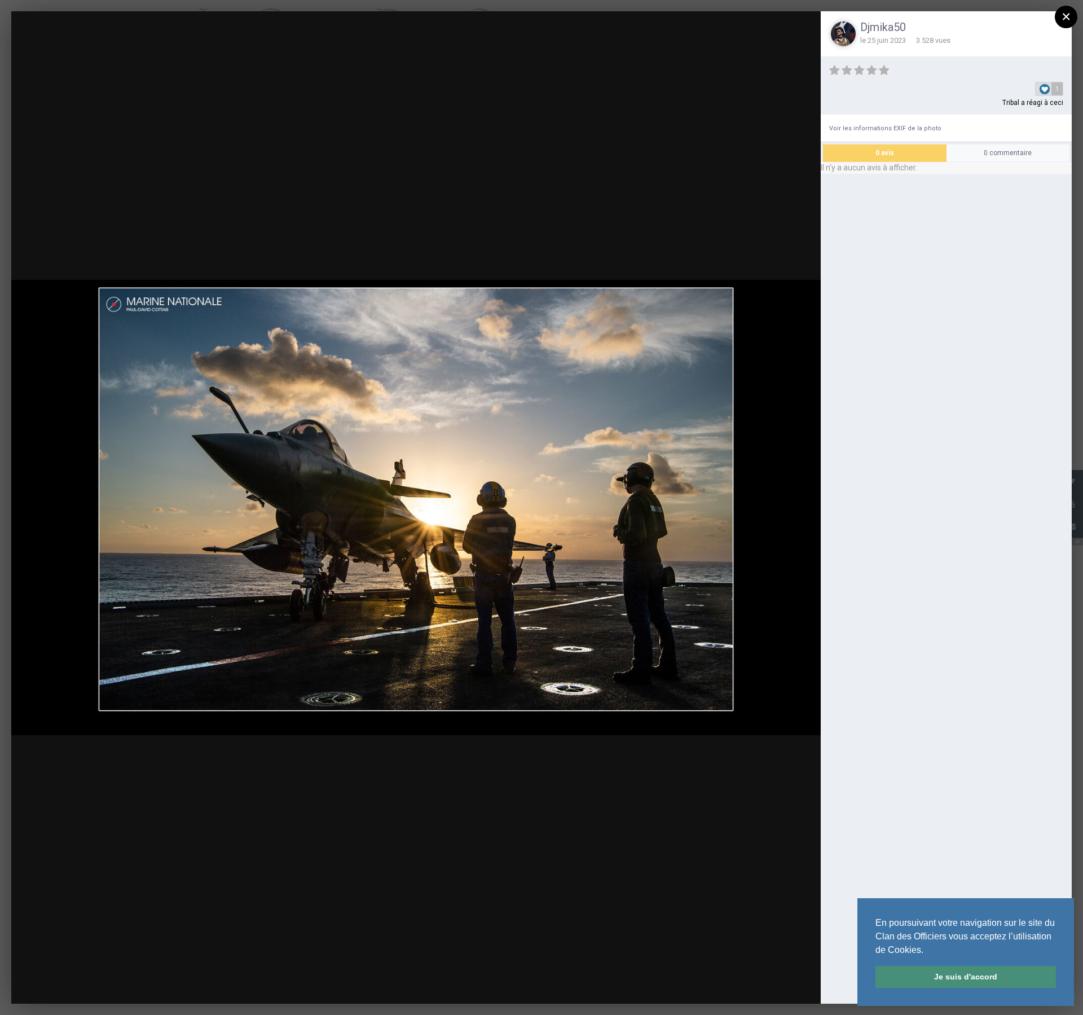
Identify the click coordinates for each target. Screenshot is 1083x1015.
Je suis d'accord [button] (965, 976)
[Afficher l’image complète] (802, 30)
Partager (781, 984)
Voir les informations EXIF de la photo (885, 128)
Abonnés (737, 30)
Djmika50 (883, 27)
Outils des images (697, 984)
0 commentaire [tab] (1008, 153)
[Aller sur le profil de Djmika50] (843, 34)
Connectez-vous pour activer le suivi (649, 29)
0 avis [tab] (884, 153)
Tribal (1010, 103)
